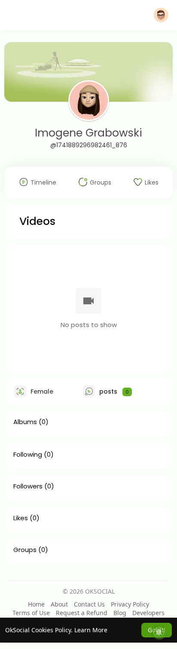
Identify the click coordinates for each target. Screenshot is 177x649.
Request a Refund (81, 613)
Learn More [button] (90, 630)
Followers (28, 486)
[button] (161, 15)
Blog (119, 613)
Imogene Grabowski (88, 132)
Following (27, 454)
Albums (25, 422)
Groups (25, 549)
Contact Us (89, 604)
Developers (148, 613)
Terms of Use (31, 613)
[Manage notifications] (159, 632)
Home (36, 604)
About (59, 604)
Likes (20, 518)
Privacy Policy (130, 604)
